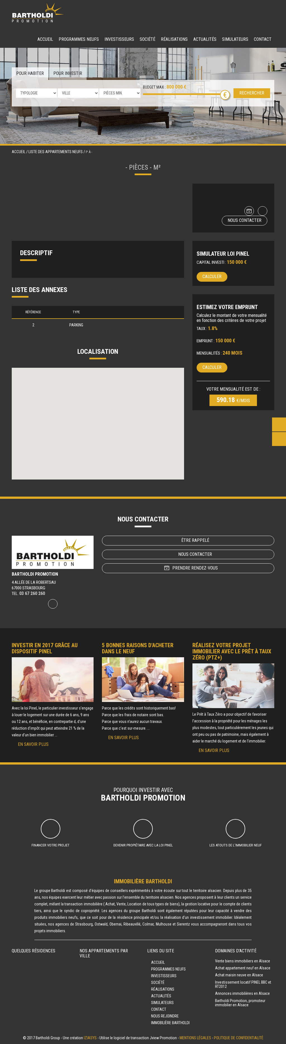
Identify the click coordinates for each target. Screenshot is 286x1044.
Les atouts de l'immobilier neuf (235, 845)
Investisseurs (119, 39)
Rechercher (251, 93)
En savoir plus (33, 744)
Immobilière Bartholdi (170, 1023)
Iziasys (90, 1038)
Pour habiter (30, 73)
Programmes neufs (79, 39)
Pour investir (67, 73)
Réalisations (174, 39)
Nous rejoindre (165, 1016)
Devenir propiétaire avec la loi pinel (143, 845)
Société (147, 39)
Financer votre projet (51, 845)
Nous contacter (244, 220)
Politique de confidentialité (238, 1038)
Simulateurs (235, 39)
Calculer (211, 276)
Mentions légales (195, 1038)
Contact (262, 39)
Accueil (45, 39)
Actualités (204, 39)
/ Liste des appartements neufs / (56, 152)
